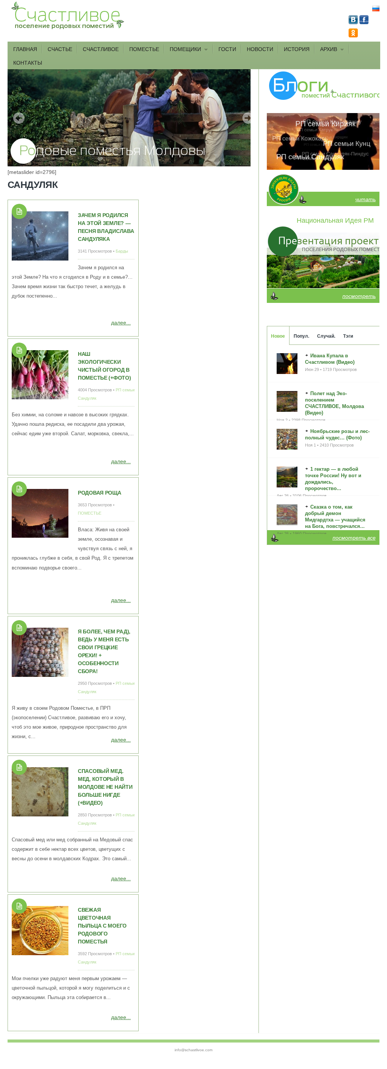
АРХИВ (326, 49)
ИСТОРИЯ (297, 49)
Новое (278, 336)
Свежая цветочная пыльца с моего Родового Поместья (102, 926)
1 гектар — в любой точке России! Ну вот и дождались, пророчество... (333, 478)
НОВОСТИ (260, 49)
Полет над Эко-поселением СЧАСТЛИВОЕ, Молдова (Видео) (334, 403)
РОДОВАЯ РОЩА (99, 493)
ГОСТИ (227, 49)
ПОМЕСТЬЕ (144, 49)
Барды (122, 251)
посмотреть (359, 296)
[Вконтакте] (353, 22)
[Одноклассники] (353, 36)
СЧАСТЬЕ (60, 49)
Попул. (301, 336)
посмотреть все (354, 538)
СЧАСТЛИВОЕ (101, 49)
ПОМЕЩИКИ (182, 49)
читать (365, 199)
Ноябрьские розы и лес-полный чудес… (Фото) (337, 434)
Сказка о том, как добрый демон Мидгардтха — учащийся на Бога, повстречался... (335, 516)
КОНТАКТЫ (27, 63)
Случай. (326, 336)
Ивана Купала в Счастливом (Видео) (329, 359)
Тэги (348, 336)
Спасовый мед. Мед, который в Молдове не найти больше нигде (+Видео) (105, 787)
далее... (121, 323)
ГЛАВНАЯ (25, 49)
